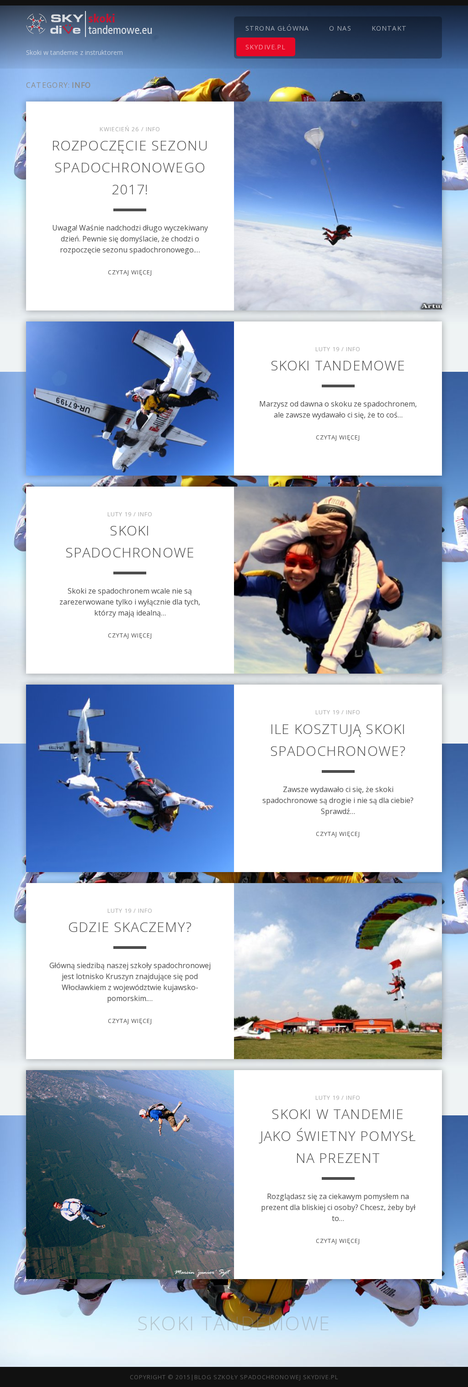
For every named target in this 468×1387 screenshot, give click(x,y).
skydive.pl (265, 47)
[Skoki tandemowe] (89, 32)
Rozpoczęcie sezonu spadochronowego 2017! (130, 167)
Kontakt (389, 28)
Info (153, 129)
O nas (340, 28)
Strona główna (277, 28)
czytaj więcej (130, 272)
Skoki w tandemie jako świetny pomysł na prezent (338, 1135)
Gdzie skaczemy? (130, 926)
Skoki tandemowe (338, 365)
